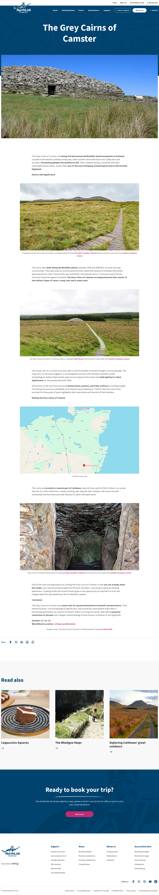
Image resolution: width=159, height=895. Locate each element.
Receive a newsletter (87, 856)
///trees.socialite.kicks (64, 624)
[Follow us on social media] (133, 881)
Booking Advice (68, 10)
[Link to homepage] (22, 7)
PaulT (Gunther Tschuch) (87, 253)
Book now (139, 10)
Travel (80, 10)
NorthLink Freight (142, 851)
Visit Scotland (140, 860)
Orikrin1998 (107, 629)
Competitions (84, 864)
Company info (112, 851)
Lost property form (58, 856)
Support (107, 10)
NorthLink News (85, 851)
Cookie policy (69, 891)
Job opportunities (58, 872)
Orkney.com (139, 864)
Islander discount (57, 860)
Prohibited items (117, 891)
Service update (123, 10)
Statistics (110, 860)
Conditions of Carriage (101, 891)
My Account (153, 3)
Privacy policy (131, 891)
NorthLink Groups (142, 856)
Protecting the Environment (148, 891)
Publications (112, 856)
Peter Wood (78, 359)
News (115, 3)
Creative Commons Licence (119, 359)
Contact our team (58, 851)
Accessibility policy (84, 891)
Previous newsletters (87, 860)
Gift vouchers (56, 864)
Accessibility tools (137, 3)
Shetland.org (140, 868)
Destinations (93, 10)
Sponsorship (56, 868)
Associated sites (143, 846)
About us (123, 3)
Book (55, 10)
